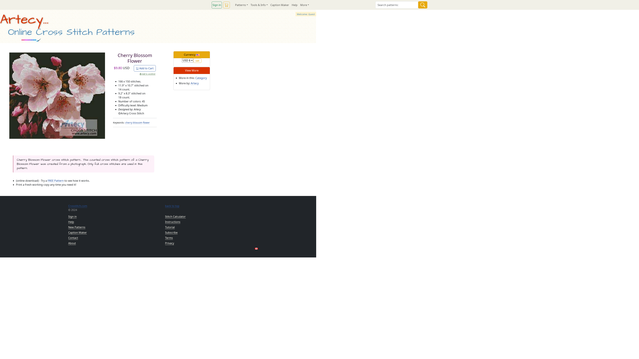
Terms (169, 238)
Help (295, 5)
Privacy (169, 243)
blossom (137, 122)
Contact (73, 238)
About (72, 243)
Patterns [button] (240, 5)
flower (146, 122)
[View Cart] (226, 5)
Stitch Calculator (175, 216)
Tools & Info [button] (258, 5)
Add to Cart (146, 68)
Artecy (195, 83)
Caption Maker (279, 5)
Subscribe (171, 232)
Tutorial (170, 227)
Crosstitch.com (77, 206)
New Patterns (76, 227)
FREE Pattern (56, 180)
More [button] (303, 5)
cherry (128, 122)
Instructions (172, 222)
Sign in (217, 5)
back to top (172, 206)
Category (201, 78)
